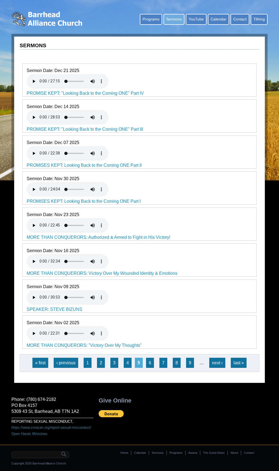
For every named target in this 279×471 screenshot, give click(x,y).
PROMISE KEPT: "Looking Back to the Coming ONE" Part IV (85, 93)
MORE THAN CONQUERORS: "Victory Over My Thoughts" (84, 345)
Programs (150, 19)
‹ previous (65, 362)
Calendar (218, 19)
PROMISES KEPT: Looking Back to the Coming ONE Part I (84, 201)
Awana (192, 452)
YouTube (196, 19)
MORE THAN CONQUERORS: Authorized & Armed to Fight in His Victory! (98, 237)
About (234, 452)
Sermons (174, 19)
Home (124, 452)
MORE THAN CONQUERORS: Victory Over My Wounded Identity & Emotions (102, 273)
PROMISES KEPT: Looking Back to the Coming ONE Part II (84, 165)
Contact (240, 19)
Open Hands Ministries (29, 434)
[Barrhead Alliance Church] (48, 25)
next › (217, 362)
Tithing (259, 19)
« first (40, 362)
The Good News (214, 452)
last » (238, 362)
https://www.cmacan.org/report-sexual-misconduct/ (51, 427)
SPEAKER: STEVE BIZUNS (54, 309)
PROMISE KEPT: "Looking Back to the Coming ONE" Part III (85, 129)
